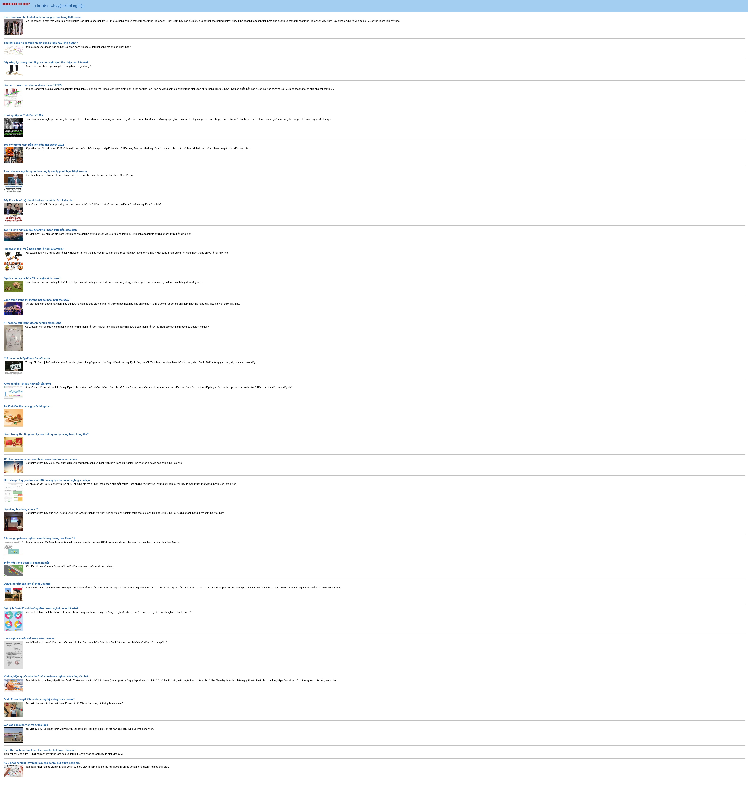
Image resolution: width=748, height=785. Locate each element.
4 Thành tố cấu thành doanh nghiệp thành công (32, 322)
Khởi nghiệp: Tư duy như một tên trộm (27, 383)
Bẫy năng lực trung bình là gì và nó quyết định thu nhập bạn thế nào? (46, 62)
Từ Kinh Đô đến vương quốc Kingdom (27, 406)
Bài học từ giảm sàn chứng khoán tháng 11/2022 (33, 85)
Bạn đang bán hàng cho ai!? (21, 509)
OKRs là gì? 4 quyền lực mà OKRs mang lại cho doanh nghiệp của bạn (47, 480)
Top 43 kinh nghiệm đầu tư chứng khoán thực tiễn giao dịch (40, 229)
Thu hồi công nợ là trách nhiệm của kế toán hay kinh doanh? (41, 42)
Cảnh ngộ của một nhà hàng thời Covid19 (29, 638)
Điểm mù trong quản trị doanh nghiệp (27, 562)
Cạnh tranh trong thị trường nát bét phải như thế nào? (36, 299)
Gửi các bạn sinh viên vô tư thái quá (26, 724)
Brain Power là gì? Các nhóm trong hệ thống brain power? (39, 699)
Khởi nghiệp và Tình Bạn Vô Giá (23, 115)
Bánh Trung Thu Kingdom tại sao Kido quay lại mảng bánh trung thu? (46, 434)
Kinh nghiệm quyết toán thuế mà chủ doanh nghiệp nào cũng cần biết (46, 676)
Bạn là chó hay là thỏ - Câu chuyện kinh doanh (32, 278)
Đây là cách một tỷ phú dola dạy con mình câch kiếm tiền (38, 200)
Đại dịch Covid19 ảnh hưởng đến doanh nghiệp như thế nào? (41, 608)
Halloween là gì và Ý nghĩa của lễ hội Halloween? (34, 248)
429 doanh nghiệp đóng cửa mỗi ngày (27, 358)
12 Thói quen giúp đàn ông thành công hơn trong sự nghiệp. (41, 459)
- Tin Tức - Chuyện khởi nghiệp (59, 6)
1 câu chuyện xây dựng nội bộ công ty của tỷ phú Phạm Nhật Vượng (45, 171)
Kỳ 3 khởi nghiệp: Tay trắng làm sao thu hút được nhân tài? (40, 750)
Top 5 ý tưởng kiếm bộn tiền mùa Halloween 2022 (34, 144)
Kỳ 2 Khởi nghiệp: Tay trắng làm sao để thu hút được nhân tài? (42, 762)
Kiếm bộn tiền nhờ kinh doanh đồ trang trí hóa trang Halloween (42, 17)
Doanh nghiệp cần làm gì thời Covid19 (27, 583)
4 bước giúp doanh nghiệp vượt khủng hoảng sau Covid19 (39, 538)
